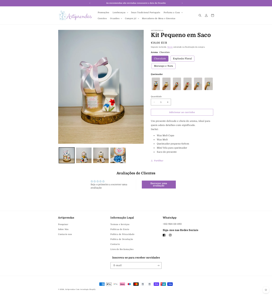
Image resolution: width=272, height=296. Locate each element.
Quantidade (156, 96)
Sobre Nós (63, 229)
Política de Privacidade (122, 234)
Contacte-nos (65, 234)
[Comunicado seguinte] (182, 3)
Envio (170, 47)
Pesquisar (63, 224)
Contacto (115, 244)
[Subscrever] (158, 265)
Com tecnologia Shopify (85, 289)
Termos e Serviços (119, 224)
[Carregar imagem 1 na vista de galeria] (67, 155)
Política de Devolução (121, 239)
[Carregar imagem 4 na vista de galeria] (118, 155)
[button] (120, 12)
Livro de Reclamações (121, 249)
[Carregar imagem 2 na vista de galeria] (84, 155)
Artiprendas (70, 289)
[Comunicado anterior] (90, 3)
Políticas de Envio (119, 229)
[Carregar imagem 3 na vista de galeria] (101, 155)
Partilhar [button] (158, 160)
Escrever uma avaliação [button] (158, 184)
